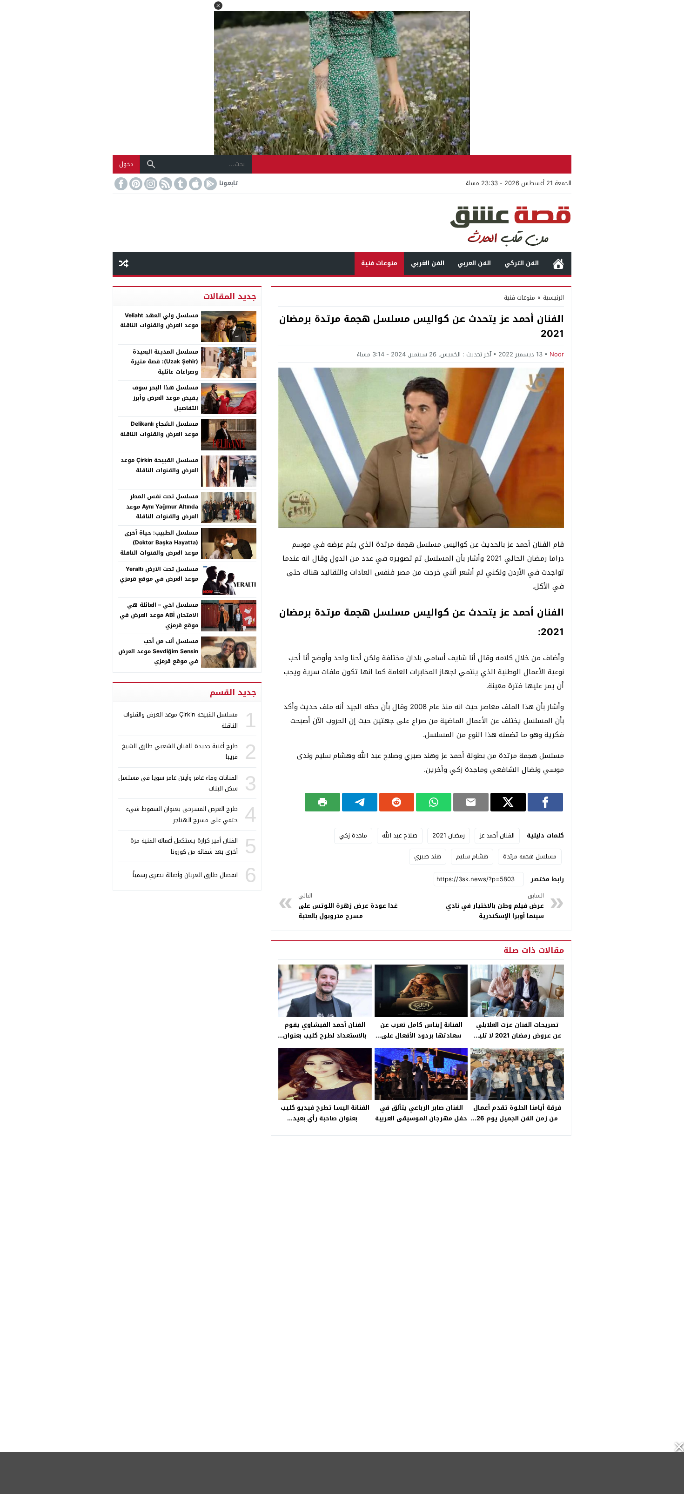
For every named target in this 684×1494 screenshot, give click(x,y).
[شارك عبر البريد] (471, 802)
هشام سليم (472, 856)
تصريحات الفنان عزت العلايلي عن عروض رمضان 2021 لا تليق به (517, 1035)
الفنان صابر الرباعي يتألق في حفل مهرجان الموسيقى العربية (421, 1113)
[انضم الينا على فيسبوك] (120, 183)
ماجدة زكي (353, 835)
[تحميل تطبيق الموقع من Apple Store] (194, 183)
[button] (218, 5)
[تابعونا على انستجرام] (149, 183)
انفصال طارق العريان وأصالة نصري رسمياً (185, 875)
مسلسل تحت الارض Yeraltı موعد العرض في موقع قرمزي (159, 574)
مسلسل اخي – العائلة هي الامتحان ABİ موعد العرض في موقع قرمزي (159, 615)
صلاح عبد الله (399, 835)
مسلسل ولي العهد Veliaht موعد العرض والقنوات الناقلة (159, 320)
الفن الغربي (427, 263)
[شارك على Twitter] (508, 802)
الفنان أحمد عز (497, 835)
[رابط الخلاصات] (164, 183)
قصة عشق (558, 264)
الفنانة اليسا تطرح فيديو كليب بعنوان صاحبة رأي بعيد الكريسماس (325, 1118)
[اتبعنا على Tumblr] (179, 183)
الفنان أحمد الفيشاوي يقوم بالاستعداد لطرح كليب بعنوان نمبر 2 (325, 1035)
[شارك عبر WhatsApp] (433, 802)
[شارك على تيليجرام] (359, 802)
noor (557, 354)
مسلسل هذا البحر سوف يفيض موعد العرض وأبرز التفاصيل (165, 397)
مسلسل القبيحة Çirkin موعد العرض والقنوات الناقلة (159, 465)
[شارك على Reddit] (397, 802)
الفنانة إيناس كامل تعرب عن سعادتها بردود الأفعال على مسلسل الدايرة (421, 1035)
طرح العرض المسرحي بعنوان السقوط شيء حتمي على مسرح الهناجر (182, 814)
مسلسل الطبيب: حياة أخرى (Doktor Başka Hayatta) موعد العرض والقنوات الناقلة (159, 543)
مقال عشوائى (124, 263)
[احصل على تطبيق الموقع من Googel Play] (209, 183)
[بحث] (151, 164)
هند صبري (427, 856)
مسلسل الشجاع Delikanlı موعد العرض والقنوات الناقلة (159, 429)
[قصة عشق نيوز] (342, 223)
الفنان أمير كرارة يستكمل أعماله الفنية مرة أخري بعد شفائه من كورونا (184, 846)
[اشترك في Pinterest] (134, 183)
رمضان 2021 (448, 835)
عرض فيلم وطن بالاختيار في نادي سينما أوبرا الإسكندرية (495, 906)
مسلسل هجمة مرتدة (530, 856)
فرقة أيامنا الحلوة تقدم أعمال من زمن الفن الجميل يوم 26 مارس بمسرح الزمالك (517, 1118)
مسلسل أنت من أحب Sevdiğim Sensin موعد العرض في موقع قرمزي (158, 651)
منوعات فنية (379, 263)
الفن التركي (521, 263)
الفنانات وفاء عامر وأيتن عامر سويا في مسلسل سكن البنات (178, 783)
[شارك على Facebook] (545, 802)
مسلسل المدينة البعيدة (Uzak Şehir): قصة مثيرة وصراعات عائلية (164, 362)
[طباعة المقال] (322, 802)
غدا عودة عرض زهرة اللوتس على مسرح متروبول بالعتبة (348, 906)
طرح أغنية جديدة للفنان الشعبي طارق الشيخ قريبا (180, 751)
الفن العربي (474, 263)
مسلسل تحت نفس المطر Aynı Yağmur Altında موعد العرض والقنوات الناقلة (162, 506)
